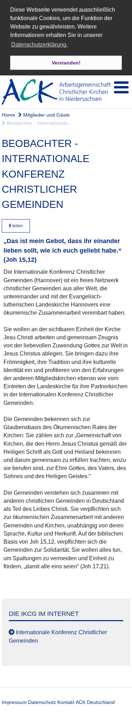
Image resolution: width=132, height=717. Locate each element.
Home (8, 115)
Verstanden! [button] (66, 63)
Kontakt (65, 702)
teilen (17, 225)
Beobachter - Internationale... (38, 123)
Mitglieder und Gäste (46, 115)
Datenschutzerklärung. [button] (39, 45)
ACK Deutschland (95, 702)
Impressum (14, 702)
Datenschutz (42, 702)
